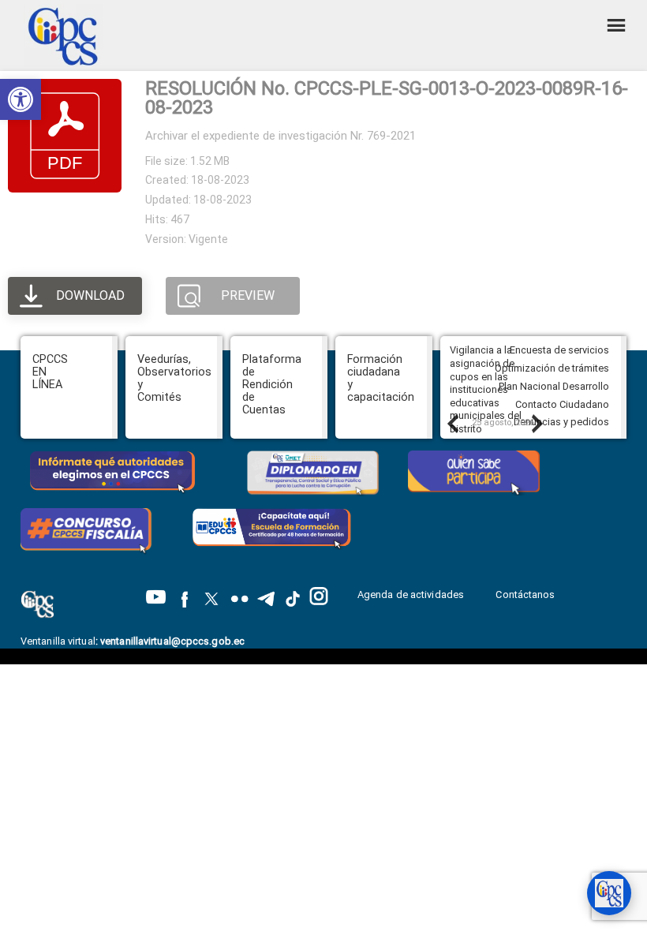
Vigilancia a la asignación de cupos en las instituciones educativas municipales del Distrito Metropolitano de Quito (489, 402)
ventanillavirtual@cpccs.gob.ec (172, 641)
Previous (452, 423)
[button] (20, 99)
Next (536, 423)
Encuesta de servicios (559, 350)
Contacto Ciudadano (562, 404)
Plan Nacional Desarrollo (554, 386)
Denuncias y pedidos (561, 422)
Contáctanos (526, 594)
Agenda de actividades (410, 594)
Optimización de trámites (552, 368)
